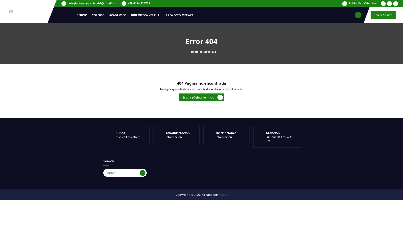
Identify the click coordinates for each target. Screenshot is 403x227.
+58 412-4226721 (139, 3)
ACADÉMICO (118, 15)
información (174, 137)
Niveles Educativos (128, 137)
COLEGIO (98, 15)
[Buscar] (142, 173)
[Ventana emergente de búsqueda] (358, 15)
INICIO (82, 15)
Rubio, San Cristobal (363, 3)
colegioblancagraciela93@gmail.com (93, 3)
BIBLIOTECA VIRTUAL (146, 15)
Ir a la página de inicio (198, 97)
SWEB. (223, 195)
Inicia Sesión (383, 15)
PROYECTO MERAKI (179, 15)
